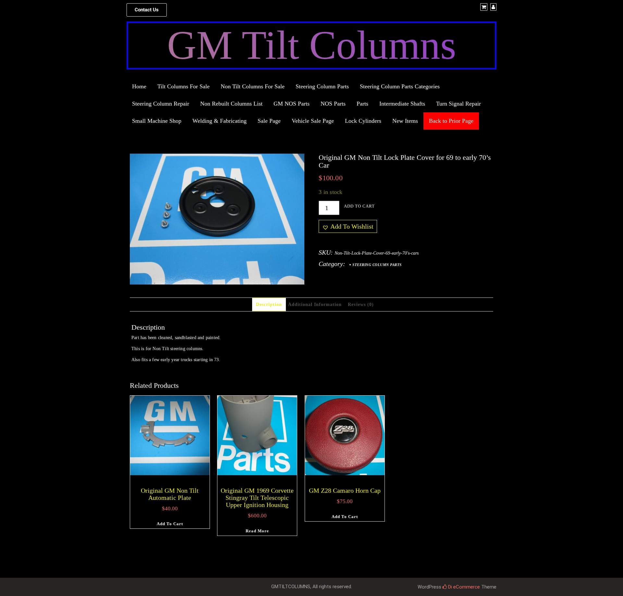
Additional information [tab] (315, 304)
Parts (362, 103)
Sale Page (269, 121)
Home (139, 86)
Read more (257, 530)
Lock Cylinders (363, 121)
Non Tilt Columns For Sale (253, 86)
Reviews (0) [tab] (361, 304)
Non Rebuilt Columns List (231, 103)
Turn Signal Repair (458, 103)
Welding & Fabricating (219, 121)
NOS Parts (333, 103)
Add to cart (359, 206)
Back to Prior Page (451, 121)
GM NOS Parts (292, 103)
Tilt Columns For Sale (183, 86)
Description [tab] (269, 304)
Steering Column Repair (160, 103)
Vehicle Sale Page (313, 121)
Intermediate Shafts (402, 103)
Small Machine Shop (156, 121)
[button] (147, 10)
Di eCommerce (463, 587)
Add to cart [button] (170, 523)
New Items (405, 121)
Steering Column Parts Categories (400, 86)
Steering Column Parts (322, 86)
